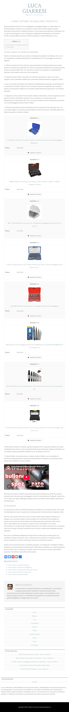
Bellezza (34, 616)
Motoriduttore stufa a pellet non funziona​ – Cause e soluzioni (34, 658)
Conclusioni (9, 47)
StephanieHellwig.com (45, 707)
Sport (34, 641)
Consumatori (34, 623)
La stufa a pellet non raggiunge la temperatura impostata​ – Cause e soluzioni (34, 662)
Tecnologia (34, 645)
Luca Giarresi (34, 8)
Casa (34, 619)
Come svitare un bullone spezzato (16, 45)
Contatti (34, 682)
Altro (34, 612)
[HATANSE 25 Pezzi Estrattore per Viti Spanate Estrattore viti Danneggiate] (34, 301)
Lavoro (34, 638)
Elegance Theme (32, 707)
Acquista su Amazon (35, 153)
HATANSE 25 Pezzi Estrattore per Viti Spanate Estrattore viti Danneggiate (35, 306)
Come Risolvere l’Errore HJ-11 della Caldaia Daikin (34, 665)
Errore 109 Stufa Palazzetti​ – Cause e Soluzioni (34, 669)
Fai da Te (34, 627)
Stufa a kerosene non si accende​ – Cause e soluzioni (34, 654)
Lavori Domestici (34, 634)
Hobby (34, 630)
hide (18, 41)
